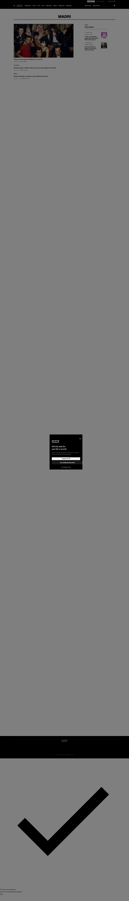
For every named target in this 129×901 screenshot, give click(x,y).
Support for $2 (66, 458)
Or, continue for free (66, 467)
